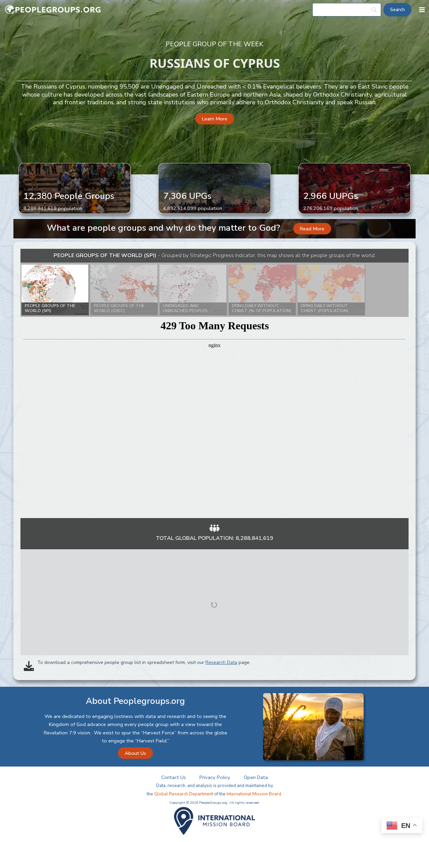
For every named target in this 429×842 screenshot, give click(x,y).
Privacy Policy (214, 777)
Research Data (221, 662)
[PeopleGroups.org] (53, 10)
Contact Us (173, 777)
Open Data (256, 777)
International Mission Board (254, 794)
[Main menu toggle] (422, 10)
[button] (214, 119)
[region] (214, 383)
